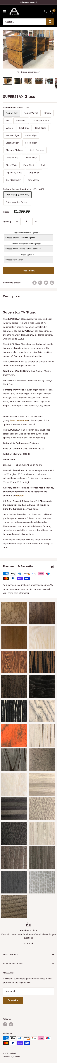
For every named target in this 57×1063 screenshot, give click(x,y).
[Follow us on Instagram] (11, 1024)
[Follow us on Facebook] (5, 1024)
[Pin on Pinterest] (40, 282)
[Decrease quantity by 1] (17, 221)
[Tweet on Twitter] (46, 282)
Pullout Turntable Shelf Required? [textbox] (27, 244)
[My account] (45, 11)
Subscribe (13, 1000)
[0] (51, 11)
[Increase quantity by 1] (36, 221)
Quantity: (7, 221)
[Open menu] (4, 11)
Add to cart (29, 270)
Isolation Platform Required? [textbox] (27, 233)
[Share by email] (52, 282)
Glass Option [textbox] (27, 255)
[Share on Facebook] (34, 282)
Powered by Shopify (11, 1057)
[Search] (50, 21)
